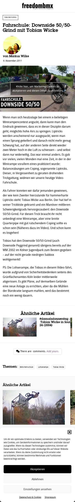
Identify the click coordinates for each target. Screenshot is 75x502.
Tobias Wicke (58, 367)
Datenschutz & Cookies (30, 497)
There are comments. (39, 351)
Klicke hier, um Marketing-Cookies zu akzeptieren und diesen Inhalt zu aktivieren (37, 88)
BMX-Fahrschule (26, 367)
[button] (69, 432)
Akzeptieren (37, 469)
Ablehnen (38, 479)
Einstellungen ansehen (37, 489)
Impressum (50, 497)
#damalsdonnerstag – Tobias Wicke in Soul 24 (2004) (36, 327)
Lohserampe (43, 367)
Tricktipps (10, 17)
